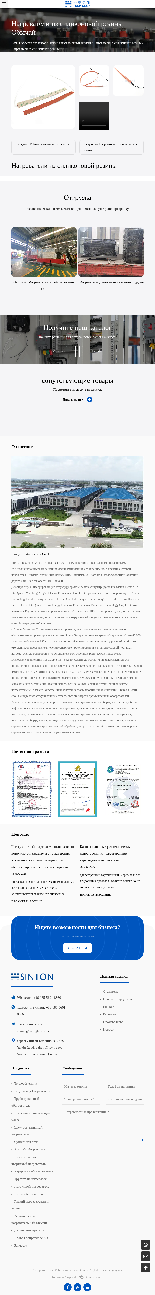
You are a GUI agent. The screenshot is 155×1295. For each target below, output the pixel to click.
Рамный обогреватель (30, 1149)
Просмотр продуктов (32, 42)
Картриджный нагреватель (33, 1171)
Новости (109, 1029)
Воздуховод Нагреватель (32, 1091)
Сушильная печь (26, 1142)
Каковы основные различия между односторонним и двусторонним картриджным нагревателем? (39, 853)
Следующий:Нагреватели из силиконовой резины (110, 147)
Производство (113, 1022)
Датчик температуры (29, 1230)
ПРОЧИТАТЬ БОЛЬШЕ (29, 894)
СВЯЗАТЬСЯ (77, 948)
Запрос (96, 351)
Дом (14, 42)
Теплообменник (25, 1083)
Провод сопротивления (31, 1238)
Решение (109, 1014)
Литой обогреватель (28, 1194)
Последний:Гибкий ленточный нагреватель (43, 144)
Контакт (59, 351)
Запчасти (20, 1245)
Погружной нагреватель (31, 1186)
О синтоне (110, 991)
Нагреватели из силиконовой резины (117, 42)
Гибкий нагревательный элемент (70, 42)
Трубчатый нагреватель (31, 1179)
